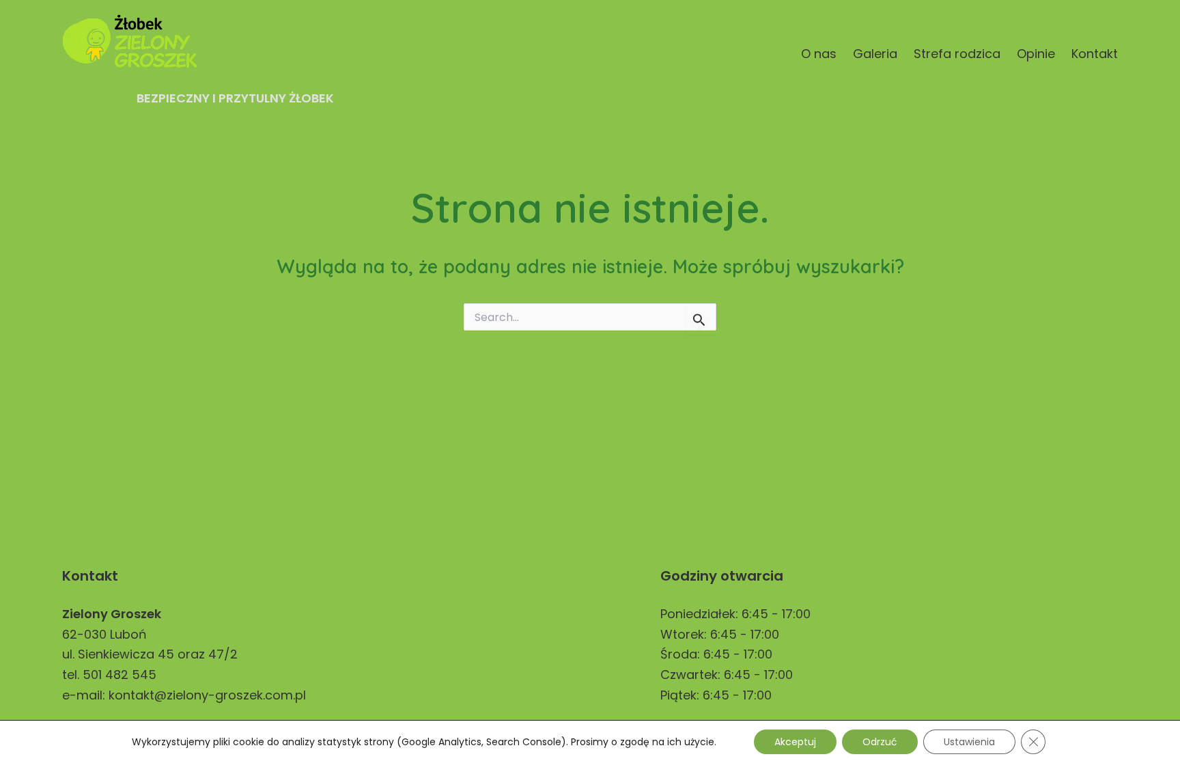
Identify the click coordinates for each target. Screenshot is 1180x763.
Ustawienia (969, 742)
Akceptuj (795, 742)
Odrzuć (879, 742)
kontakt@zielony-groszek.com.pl (207, 695)
